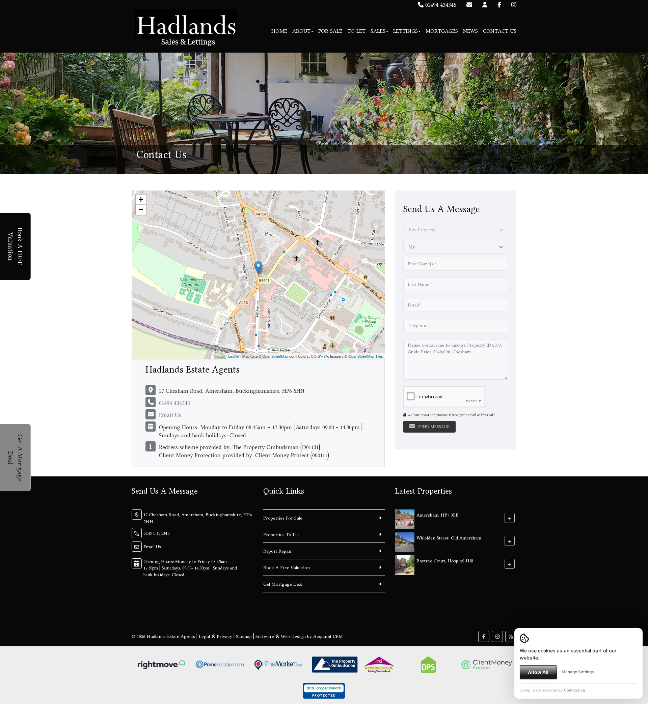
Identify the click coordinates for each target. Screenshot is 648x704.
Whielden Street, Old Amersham (448, 537)
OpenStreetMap (275, 356)
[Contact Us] (484, 4)
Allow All (538, 672)
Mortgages (442, 31)
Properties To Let (281, 534)
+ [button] (141, 199)
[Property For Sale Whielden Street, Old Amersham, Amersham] (404, 541)
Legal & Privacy (215, 636)
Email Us (170, 415)
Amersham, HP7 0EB (437, 514)
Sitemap (244, 636)
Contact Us (499, 31)
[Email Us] (469, 4)
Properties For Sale (282, 518)
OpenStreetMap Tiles (365, 356)
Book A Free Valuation (286, 567)
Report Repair (277, 551)
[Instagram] (513, 4)
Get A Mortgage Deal (15, 457)
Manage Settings (578, 671)
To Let (356, 31)
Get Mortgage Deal (282, 584)
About (301, 31)
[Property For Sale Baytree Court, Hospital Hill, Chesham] (404, 564)
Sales (378, 31)
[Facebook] (499, 4)
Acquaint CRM (328, 636)
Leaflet (233, 356)
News (470, 31)
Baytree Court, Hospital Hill (444, 560)
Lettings (405, 31)
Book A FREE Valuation (15, 246)
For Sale (330, 31)
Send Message (433, 426)
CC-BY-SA (319, 356)
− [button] (141, 209)
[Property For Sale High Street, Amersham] (404, 518)
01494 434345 (440, 4)
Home (279, 31)
